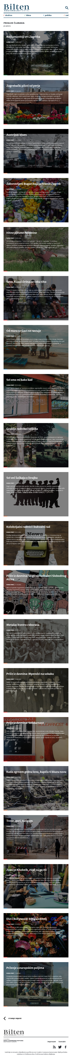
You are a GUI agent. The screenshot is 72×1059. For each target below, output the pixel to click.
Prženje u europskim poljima (25, 968)
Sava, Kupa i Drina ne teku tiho (26, 281)
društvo (8, 15)
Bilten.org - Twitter (60, 1047)
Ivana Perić (10, 42)
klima (28, 15)
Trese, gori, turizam (19, 821)
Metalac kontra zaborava (22, 625)
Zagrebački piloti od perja (23, 85)
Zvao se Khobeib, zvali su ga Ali (26, 870)
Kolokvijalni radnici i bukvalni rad (28, 527)
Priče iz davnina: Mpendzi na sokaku (30, 674)
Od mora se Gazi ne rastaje (23, 330)
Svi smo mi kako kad (19, 380)
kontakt (62, 1041)
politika (48, 15)
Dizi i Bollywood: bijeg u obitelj (26, 919)
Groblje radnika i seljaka (22, 429)
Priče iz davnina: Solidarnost (25, 723)
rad (67, 15)
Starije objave (15, 1018)
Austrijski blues (16, 134)
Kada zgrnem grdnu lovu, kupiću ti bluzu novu (36, 772)
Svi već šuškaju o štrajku (22, 478)
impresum (52, 1041)
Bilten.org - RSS (54, 1047)
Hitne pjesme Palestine (21, 232)
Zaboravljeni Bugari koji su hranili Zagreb (33, 183)
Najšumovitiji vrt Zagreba (23, 36)
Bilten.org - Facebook (65, 1047)
